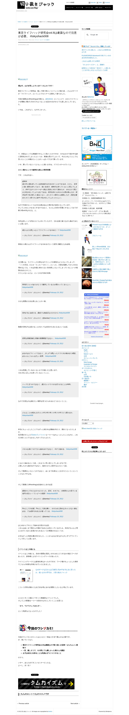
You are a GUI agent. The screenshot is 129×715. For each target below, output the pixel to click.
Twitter (100, 2)
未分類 (84, 387)
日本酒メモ (87, 376)
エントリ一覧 (79, 7)
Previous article (24, 703)
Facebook (107, 2)
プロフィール (69, 7)
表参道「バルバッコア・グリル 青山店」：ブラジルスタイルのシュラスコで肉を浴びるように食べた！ (96, 213)
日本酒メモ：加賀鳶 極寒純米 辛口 (94, 198)
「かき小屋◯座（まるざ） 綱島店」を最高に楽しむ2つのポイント (96, 308)
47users (107, 324)
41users (107, 329)
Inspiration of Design (90, 364)
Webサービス (88, 354)
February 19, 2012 (56, 235)
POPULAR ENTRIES (92, 294)
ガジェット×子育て (90, 370)
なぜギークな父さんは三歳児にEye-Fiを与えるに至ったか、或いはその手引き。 (96, 322)
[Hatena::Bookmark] (97, 336)
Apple (85, 350)
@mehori (49, 99)
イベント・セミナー (33, 21)
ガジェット (85, 348)
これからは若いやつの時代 (91, 61)
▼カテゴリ (108, 7)
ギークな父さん (87, 368)
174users (106, 310)
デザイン (85, 360)
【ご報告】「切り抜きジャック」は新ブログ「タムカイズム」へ (96, 194)
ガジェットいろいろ (90, 358)
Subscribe (93, 2)
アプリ (86, 352)
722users (106, 300)
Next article (74, 703)
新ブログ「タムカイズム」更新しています (97, 46)
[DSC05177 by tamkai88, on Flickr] (23, 79)
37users (107, 334)
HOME (19, 21)
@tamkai (91, 97)
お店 (85, 374)
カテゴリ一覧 (89, 7)
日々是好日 (24, 21)
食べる (84, 372)
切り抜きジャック (96, 428)
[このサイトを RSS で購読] (82, 46)
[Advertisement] (64, 16)
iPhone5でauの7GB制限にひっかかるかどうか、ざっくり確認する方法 (101, 227)
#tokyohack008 (65, 230)
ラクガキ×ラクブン (90, 366)
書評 (85, 384)
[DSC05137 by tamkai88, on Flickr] (23, 256)
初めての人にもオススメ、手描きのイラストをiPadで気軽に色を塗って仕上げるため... (96, 312)
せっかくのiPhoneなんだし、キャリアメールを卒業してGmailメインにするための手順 (96, 298)
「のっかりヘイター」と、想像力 (93, 64)
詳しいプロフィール (88, 121)
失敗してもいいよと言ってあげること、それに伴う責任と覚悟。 (96, 303)
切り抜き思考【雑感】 (89, 346)
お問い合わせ (98, 7)
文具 (85, 356)
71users (107, 314)
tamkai (50, 711)
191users (106, 305)
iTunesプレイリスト (38, 435)
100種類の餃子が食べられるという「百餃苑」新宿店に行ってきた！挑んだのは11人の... (96, 327)
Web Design (88, 362)
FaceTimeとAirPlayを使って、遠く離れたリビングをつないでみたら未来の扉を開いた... (96, 317)
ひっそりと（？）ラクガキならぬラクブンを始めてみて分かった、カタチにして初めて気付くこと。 (96, 203)
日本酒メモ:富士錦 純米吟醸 (92, 208)
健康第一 (87, 380)
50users (107, 319)
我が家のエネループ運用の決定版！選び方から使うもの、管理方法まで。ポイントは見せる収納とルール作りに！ (101, 262)
